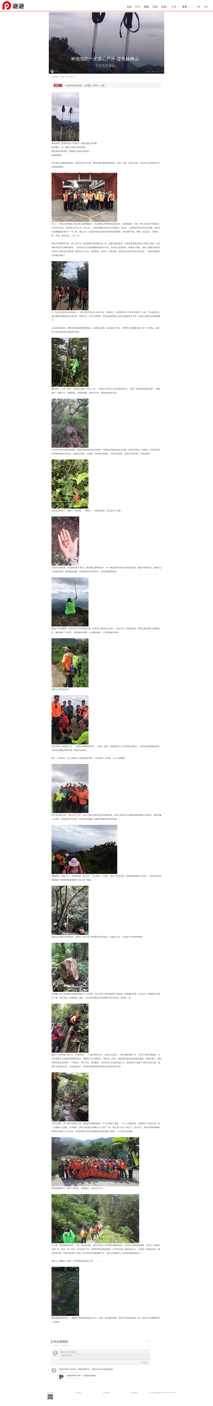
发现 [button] (164, 6)
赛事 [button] (185, 6)
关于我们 (50, 1392)
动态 (129, 6)
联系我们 (106, 1392)
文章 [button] (174, 6)
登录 (198, 7)
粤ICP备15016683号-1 (169, 1392)
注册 (205, 7)
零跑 (62, 76)
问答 (155, 6)
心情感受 (55, 76)
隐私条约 (134, 1392)
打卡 (137, 6)
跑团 (146, 6)
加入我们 (78, 1392)
